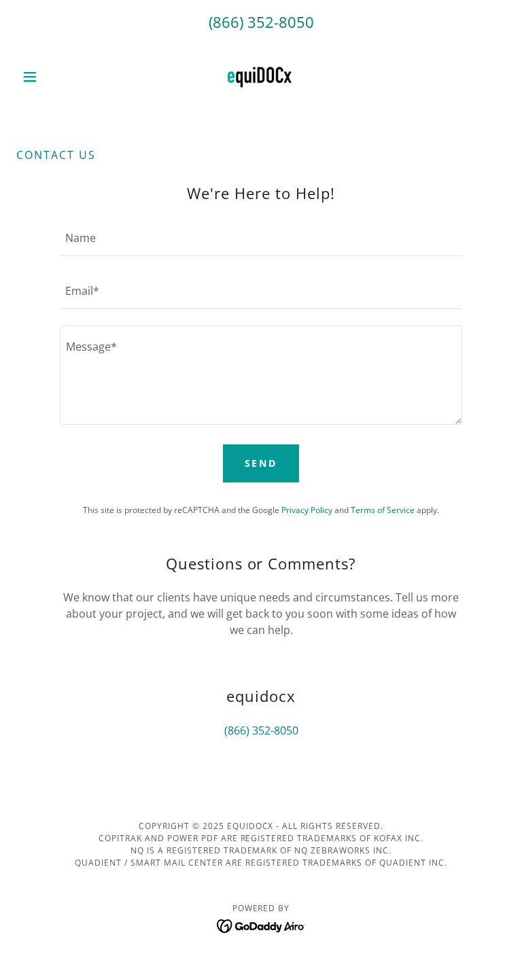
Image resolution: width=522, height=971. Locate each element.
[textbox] (261, 237)
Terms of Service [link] (383, 510)
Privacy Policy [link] (306, 510)
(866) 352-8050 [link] (261, 22)
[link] (261, 77)
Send (261, 463)
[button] (53, 76)
